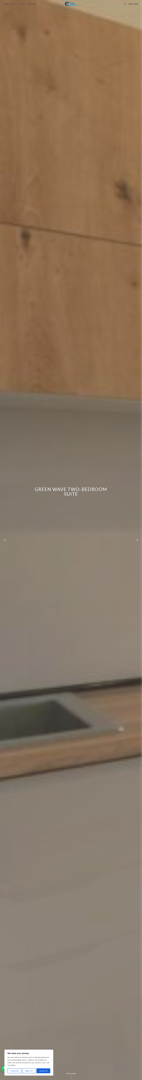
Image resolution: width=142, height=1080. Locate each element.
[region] (28, 1063)
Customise (14, 1071)
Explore (32, 4)
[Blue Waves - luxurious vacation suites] (71, 4)
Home (6, 4)
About (14, 4)
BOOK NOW (133, 4)
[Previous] (5, 540)
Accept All (43, 1071)
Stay (22, 4)
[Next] (137, 540)
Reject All (29, 1071)
